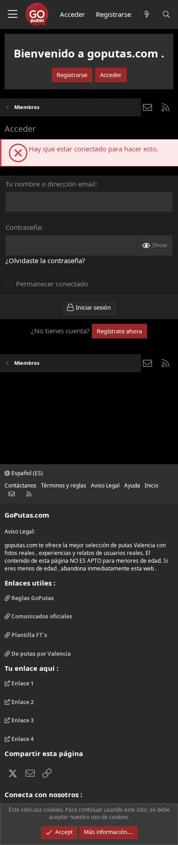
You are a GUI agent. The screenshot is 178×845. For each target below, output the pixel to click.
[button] (12, 14)
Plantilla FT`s (28, 635)
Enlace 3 (22, 720)
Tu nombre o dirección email (50, 183)
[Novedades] (146, 14)
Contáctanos (21, 485)
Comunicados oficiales (41, 616)
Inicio (151, 485)
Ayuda (132, 485)
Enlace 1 (22, 683)
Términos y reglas (63, 485)
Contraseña (23, 227)
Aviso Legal (105, 485)
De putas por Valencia (40, 654)
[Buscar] (166, 14)
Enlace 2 (22, 702)
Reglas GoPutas (32, 598)
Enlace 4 (22, 739)
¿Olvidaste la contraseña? (45, 260)
